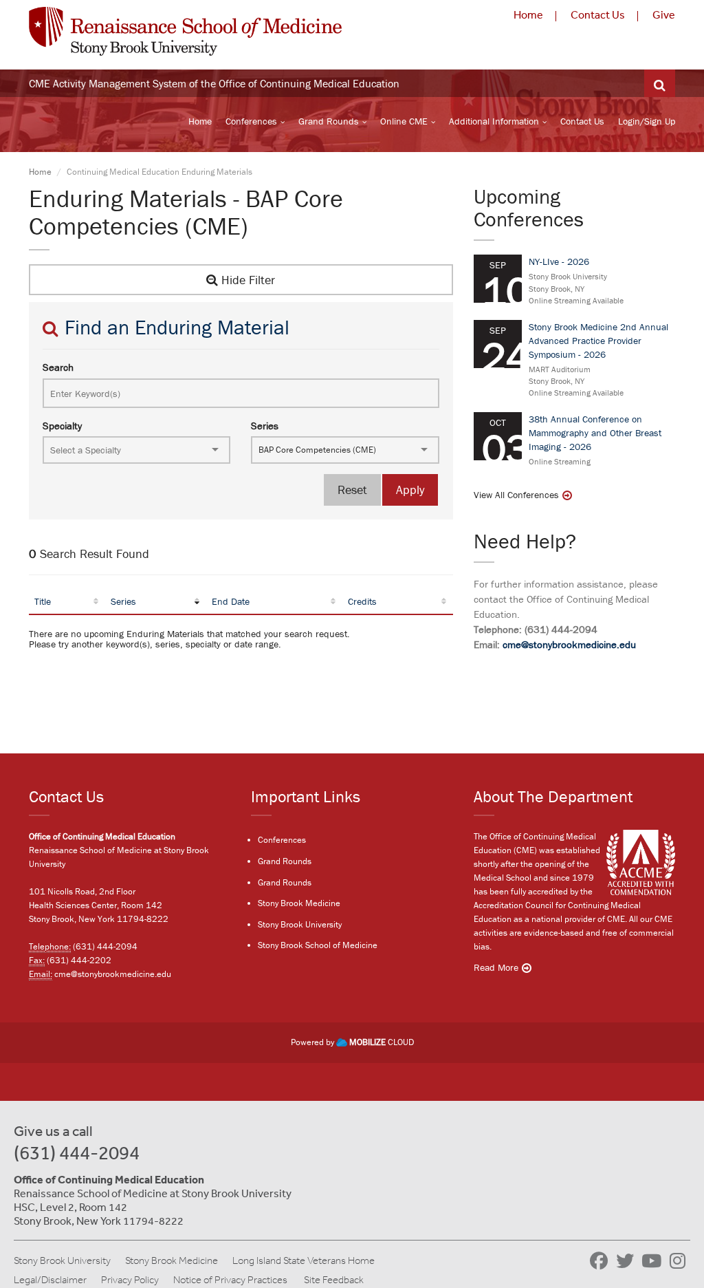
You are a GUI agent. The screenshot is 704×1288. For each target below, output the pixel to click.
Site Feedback (334, 1280)
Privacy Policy (130, 1280)
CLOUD (381, 1042)
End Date (231, 601)
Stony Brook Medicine (299, 903)
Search (58, 367)
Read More (496, 967)
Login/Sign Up (646, 121)
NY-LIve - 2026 (559, 261)
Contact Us (598, 14)
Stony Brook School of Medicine (317, 945)
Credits (362, 601)
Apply (410, 489)
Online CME (404, 121)
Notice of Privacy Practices (230, 1280)
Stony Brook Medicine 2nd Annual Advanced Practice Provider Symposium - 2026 (598, 341)
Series (264, 425)
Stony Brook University (300, 924)
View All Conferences (516, 495)
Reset (352, 489)
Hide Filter (246, 280)
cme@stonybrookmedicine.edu (569, 644)
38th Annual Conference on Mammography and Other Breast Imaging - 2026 (595, 433)
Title (42, 601)
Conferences (251, 121)
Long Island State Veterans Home (303, 1260)
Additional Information (494, 121)
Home (528, 14)
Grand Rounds (328, 121)
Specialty (62, 425)
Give (663, 14)
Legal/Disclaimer (50, 1280)
